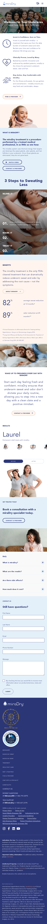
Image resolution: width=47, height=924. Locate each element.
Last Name (6, 625)
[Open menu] (42, 3)
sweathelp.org (30, 886)
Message (6, 659)
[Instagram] (4, 828)
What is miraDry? (10, 562)
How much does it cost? (13, 589)
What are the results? (12, 571)
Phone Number (8, 648)
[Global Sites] (37, 3)
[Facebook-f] (8, 828)
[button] (23, 563)
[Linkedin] (13, 828)
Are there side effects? (13, 580)
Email (4, 636)
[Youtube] (18, 828)
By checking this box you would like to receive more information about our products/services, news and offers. (24, 683)
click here (10, 857)
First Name (6, 613)
